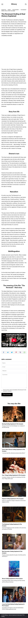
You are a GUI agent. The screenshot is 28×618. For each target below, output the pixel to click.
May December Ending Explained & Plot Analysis (12, 552)
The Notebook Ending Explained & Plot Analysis (12, 525)
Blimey (14, 4)
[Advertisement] (14, 52)
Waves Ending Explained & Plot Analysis (12, 578)
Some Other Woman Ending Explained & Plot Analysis (13, 450)
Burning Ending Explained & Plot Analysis (12, 424)
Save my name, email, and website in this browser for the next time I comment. (14, 390)
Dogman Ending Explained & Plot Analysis (12, 498)
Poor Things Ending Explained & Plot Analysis (13, 475)
